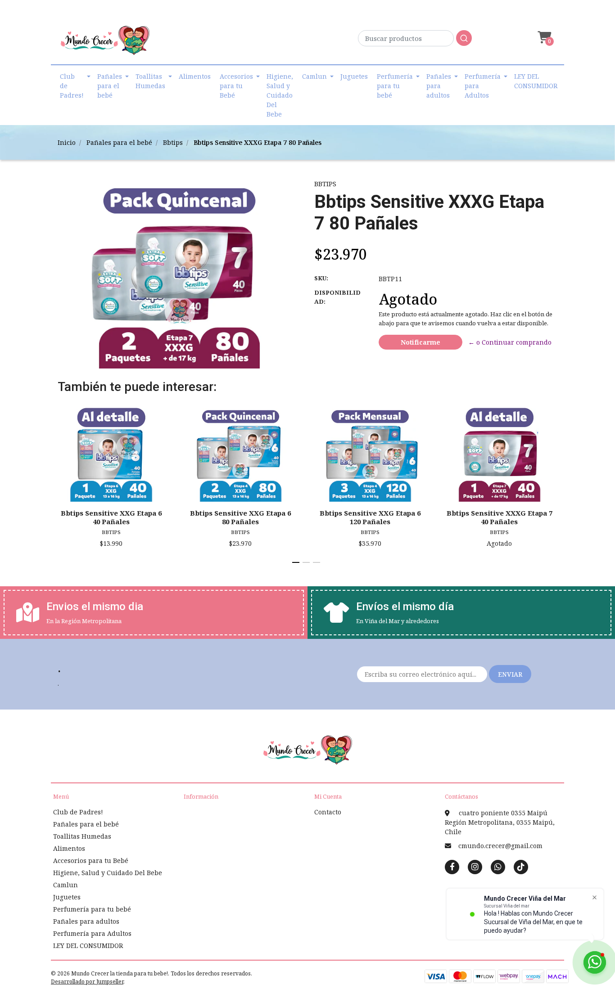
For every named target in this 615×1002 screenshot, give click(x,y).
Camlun (314, 76)
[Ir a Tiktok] (521, 866)
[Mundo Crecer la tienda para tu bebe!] (105, 43)
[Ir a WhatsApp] (498, 866)
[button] (543, 37)
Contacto (327, 812)
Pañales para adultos (438, 85)
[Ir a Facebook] (452, 866)
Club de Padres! (72, 85)
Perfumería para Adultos (483, 85)
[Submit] (464, 38)
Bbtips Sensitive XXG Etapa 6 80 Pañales (240, 517)
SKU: (321, 278)
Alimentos (195, 76)
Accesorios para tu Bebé (236, 85)
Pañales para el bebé (109, 85)
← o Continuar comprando (510, 342)
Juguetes (354, 76)
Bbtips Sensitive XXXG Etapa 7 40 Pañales (499, 517)
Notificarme (420, 342)
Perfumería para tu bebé (395, 85)
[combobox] (415, 40)
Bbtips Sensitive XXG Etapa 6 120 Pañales (370, 517)
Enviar (510, 674)
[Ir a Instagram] (475, 866)
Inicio (67, 142)
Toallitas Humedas (150, 81)
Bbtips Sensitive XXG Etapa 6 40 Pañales (111, 517)
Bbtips (173, 142)
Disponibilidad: (337, 297)
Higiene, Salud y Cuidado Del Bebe (280, 95)
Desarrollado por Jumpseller (87, 981)
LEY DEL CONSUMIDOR (535, 81)
